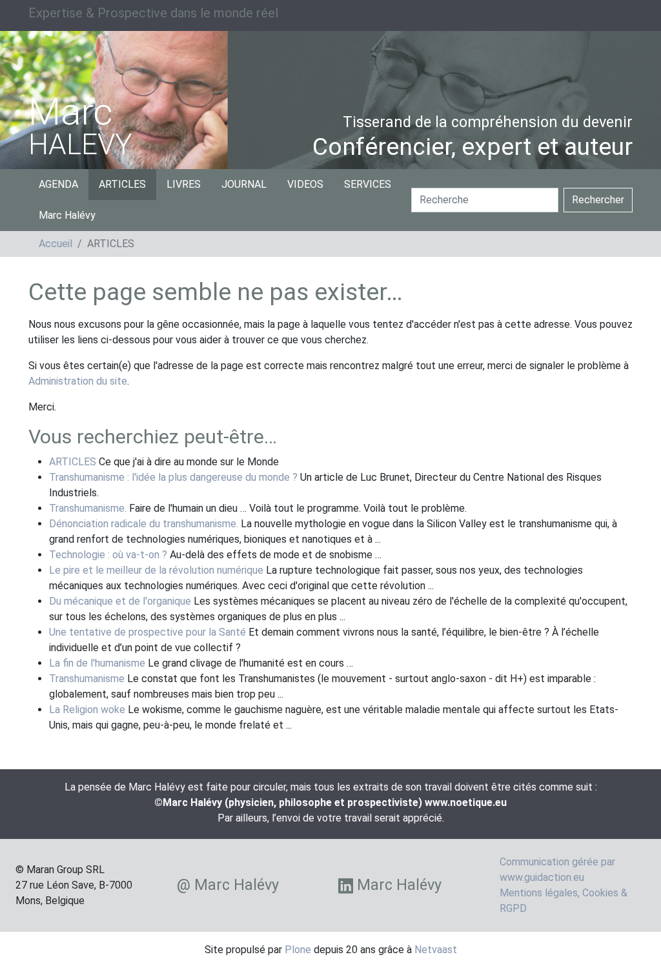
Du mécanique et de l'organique (120, 601)
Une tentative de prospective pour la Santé (147, 632)
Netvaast (435, 949)
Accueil (55, 243)
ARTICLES (122, 184)
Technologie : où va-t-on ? (108, 555)
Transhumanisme (87, 678)
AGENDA (58, 184)
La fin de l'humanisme (97, 663)
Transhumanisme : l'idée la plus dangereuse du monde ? (173, 477)
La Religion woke (87, 709)
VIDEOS (305, 184)
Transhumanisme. (88, 508)
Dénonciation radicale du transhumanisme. (143, 524)
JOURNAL (244, 184)
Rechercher (598, 200)
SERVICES (367, 184)
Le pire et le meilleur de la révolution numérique (156, 570)
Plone (298, 949)
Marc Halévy (67, 215)
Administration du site (77, 381)
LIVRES (184, 184)
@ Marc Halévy (228, 885)
